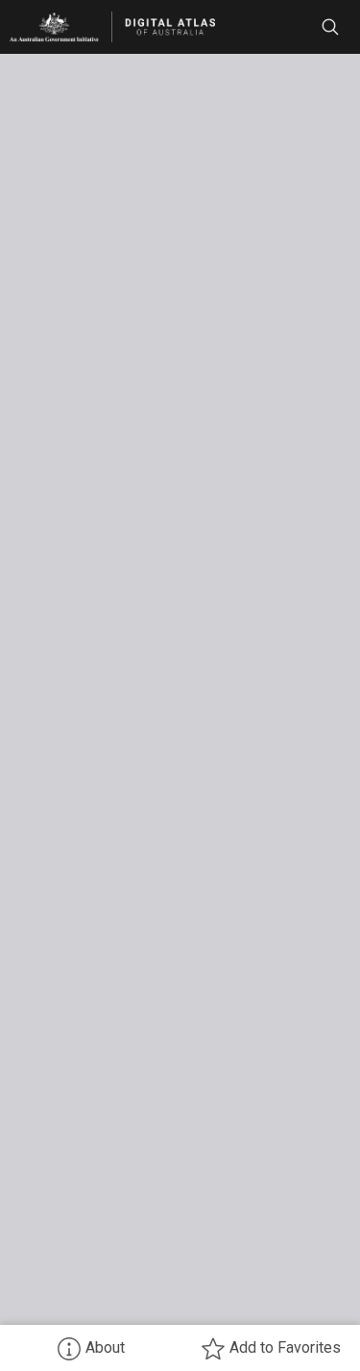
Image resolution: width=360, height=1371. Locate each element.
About (105, 1347)
